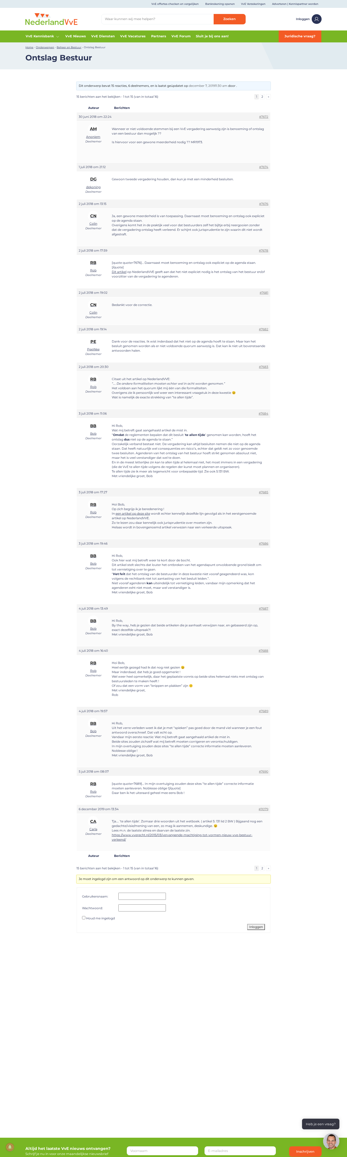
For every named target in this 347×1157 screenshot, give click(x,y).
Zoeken (229, 19)
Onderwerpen (45, 47)
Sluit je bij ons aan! (212, 36)
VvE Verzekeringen (253, 4)
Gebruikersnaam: (95, 896)
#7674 (263, 167)
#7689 (263, 711)
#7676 (263, 204)
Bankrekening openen (220, 4)
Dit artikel (119, 272)
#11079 (263, 809)
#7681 (264, 293)
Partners (158, 36)
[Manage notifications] (10, 1147)
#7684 (263, 413)
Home (29, 47)
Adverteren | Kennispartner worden (295, 4)
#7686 (263, 543)
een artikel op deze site (133, 513)
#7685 (263, 492)
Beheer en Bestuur (69, 47)
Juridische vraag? (300, 36)
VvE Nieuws (75, 36)
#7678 (263, 250)
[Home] (51, 19)
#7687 (263, 608)
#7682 (263, 329)
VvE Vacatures (133, 36)
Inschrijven (305, 1151)
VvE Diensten (103, 36)
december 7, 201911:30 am (208, 86)
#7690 (263, 771)
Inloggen (303, 19)
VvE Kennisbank (40, 36)
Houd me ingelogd (100, 918)
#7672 (263, 117)
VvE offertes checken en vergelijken (175, 4)
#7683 (263, 367)
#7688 (263, 651)
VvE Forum (181, 36)
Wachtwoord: (92, 908)
